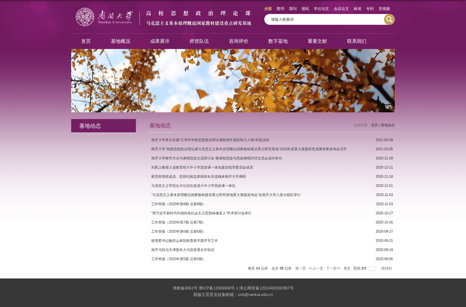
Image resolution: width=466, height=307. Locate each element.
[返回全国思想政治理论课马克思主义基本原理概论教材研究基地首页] (163, 8)
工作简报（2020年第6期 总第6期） (178, 231)
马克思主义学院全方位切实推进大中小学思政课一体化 (193, 186)
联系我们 (356, 41)
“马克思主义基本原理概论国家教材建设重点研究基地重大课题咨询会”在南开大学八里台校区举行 (226, 195)
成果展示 (160, 41)
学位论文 (321, 8)
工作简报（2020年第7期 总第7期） (178, 222)
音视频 (384, 8)
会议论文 (341, 8)
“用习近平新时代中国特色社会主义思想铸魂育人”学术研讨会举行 (201, 213)
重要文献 (317, 41)
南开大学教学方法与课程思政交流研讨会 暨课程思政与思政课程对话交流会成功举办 (216, 158)
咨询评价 (238, 41)
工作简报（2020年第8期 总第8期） (178, 204)
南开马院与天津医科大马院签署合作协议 (182, 250)
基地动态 (388, 125)
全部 (268, 8)
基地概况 (120, 41)
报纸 (305, 8)
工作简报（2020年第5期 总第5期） (178, 259)
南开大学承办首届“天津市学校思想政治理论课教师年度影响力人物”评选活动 (210, 140)
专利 (370, 8)
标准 (357, 8)
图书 (280, 8)
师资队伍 (199, 41)
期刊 (293, 8)
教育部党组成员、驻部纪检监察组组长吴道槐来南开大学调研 (198, 177)
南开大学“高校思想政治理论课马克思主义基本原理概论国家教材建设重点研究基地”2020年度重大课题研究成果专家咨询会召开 (249, 149)
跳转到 (387, 268)
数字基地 (278, 41)
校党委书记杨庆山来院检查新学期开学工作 (184, 241)
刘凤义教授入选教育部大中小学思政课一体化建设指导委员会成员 (202, 167)
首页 (86, 41)
